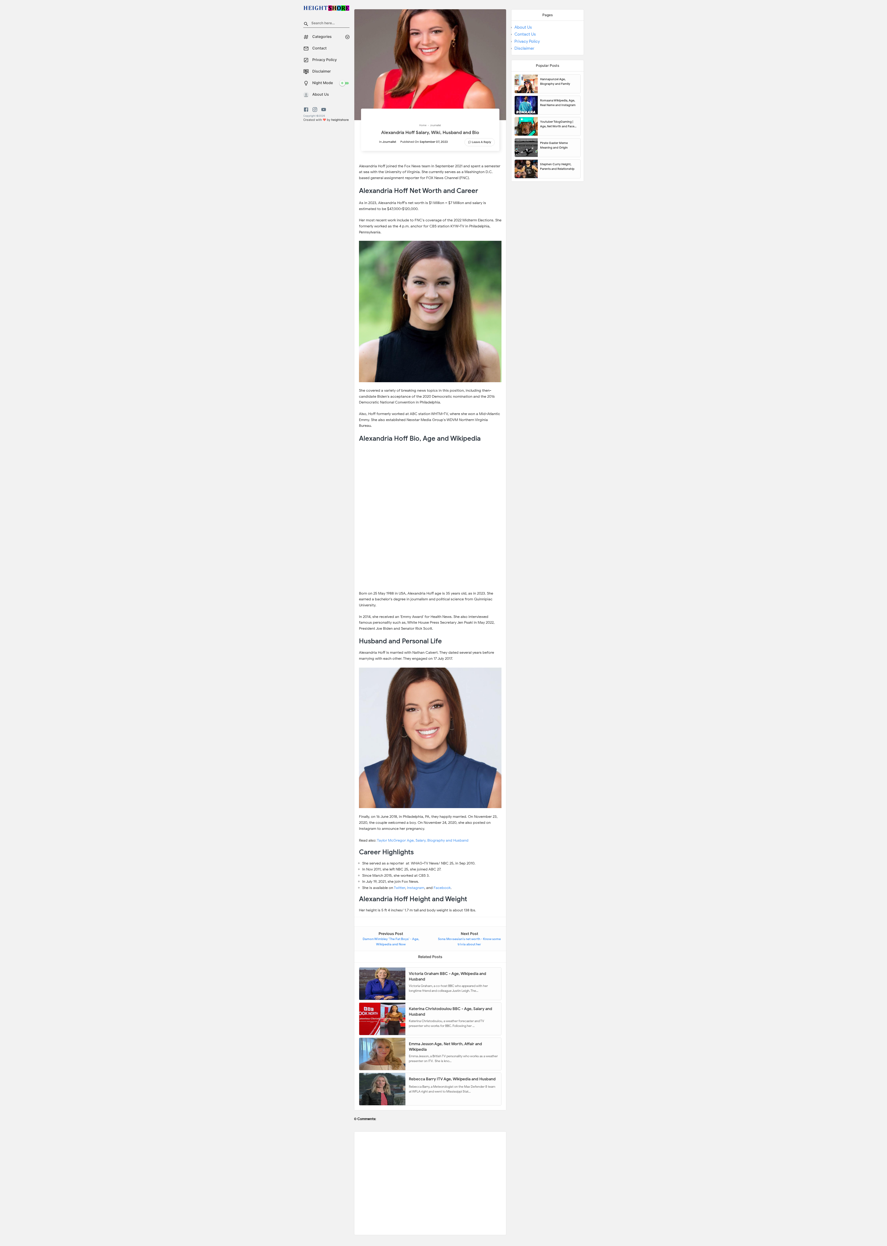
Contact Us (525, 34)
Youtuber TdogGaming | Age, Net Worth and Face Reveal (557, 124)
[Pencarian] (306, 24)
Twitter (399, 888)
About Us (523, 27)
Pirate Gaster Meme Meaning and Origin (554, 145)
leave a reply (481, 142)
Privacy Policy (527, 41)
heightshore (340, 120)
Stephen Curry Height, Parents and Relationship (557, 166)
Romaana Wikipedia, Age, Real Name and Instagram (558, 102)
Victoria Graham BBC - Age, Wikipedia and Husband (447, 976)
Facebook (442, 888)
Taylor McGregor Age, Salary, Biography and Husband (422, 840)
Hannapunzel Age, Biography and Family (555, 81)
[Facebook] (306, 109)
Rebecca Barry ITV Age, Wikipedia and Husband (452, 1079)
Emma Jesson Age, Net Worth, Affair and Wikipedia (445, 1046)
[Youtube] (323, 109)
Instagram (415, 888)
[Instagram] (314, 109)
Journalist (389, 142)
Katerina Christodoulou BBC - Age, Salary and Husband (450, 1011)
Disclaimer (524, 48)
